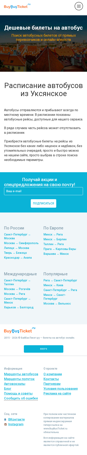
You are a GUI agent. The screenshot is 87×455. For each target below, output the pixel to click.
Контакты (51, 379)
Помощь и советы (18, 393)
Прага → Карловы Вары (60, 249)
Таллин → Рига (54, 244)
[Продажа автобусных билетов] (17, 6)
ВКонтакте (16, 419)
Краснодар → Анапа (18, 257)
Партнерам (52, 384)
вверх (43, 349)
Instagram (15, 424)
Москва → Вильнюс (57, 303)
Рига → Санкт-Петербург (60, 280)
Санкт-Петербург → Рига (60, 290)
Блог (7, 389)
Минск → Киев (53, 285)
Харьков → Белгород (19, 307)
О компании (53, 374)
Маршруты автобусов (21, 374)
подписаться (43, 203)
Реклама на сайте (57, 393)
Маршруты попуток (19, 379)
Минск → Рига (53, 234)
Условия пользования (61, 389)
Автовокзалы (14, 384)
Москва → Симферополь (21, 243)
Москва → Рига (14, 293)
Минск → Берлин (55, 239)
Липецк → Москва (16, 248)
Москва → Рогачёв (17, 289)
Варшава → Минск (56, 253)
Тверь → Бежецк (15, 252)
